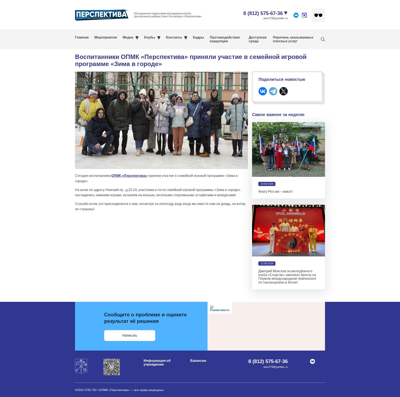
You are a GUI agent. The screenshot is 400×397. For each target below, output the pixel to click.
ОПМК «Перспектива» (129, 175)
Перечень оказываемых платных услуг (293, 39)
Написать (129, 335)
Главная (82, 37)
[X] (283, 91)
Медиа (128, 37)
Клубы (149, 37)
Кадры (198, 37)
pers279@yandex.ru (276, 18)
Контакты (174, 37)
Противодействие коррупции (225, 39)
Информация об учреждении (157, 362)
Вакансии (198, 360)
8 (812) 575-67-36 (263, 13)
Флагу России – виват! (275, 191)
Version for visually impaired (318, 15)
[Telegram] (273, 91)
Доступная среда (257, 39)
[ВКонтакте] (263, 91)
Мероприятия (105, 37)
